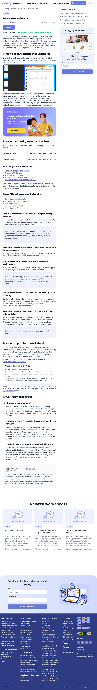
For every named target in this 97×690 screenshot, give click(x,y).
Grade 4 (6, 13)
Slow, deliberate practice (20, 231)
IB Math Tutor (24, 648)
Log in (91, 3)
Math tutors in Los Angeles (50, 660)
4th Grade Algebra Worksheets (17, 175)
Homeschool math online (8, 635)
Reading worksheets (26, 678)
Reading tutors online (27, 655)
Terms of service (68, 652)
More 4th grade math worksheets (72, 23)
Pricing (65, 626)
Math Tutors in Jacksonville (50, 676)
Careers (65, 643)
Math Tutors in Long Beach (50, 678)
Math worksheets (6, 652)
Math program (5, 630)
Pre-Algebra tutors (26, 630)
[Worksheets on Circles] (17, 530)
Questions (4, 659)
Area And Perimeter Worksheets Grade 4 (20, 180)
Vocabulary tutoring (48, 630)
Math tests (4, 654)
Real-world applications (14, 204)
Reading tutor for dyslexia (50, 637)
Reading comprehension (27, 665)
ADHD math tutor (25, 644)
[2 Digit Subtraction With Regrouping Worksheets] (48, 530)
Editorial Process (68, 637)
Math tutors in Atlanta (49, 665)
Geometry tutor (25, 628)
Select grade (13, 592)
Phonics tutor (46, 623)
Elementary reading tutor (28, 658)
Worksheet (21, 9)
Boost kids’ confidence (14, 208)
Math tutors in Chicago (49, 653)
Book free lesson (78, 3)
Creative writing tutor (48, 635)
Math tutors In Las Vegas (49, 658)
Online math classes (7, 632)
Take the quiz (16, 130)
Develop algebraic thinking (15, 206)
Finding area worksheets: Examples (72, 13)
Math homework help (7, 641)
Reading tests (24, 680)
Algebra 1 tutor (25, 623)
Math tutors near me (48, 649)
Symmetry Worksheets (13, 173)
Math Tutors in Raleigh (48, 680)
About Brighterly (68, 621)
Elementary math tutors (8, 623)
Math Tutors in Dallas (48, 674)
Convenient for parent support (17, 201)
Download (9, 27)
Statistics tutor (25, 646)
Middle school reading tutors (29, 660)
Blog (64, 630)
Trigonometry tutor (26, 639)
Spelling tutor (46, 626)
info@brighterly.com (82, 649)
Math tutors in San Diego (49, 655)
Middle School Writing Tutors (29, 671)
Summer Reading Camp (27, 669)
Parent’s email (12, 597)
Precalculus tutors (26, 632)
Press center (67, 632)
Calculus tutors (25, 635)
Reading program (25, 662)
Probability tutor (25, 641)
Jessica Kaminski (10, 22)
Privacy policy (67, 650)
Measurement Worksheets (43, 32)
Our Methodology (68, 628)
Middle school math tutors (9, 626)
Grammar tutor (46, 632)
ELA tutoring (46, 621)
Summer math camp (7, 646)
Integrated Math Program (28, 621)
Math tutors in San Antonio (50, 662)
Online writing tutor (48, 628)
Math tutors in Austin (48, 669)
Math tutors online (6, 621)
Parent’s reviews (68, 623)
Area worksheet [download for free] (72, 20)
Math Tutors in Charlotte (49, 671)
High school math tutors (8, 628)
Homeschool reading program (29, 667)
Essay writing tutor (48, 641)
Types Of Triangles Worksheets (17, 171)
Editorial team (67, 635)
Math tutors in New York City (50, 651)
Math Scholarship (6, 643)
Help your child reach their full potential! (74, 16)
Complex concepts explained (16, 199)
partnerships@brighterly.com (85, 656)
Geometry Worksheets (25, 32)
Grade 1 (65, 66)
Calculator (4, 661)
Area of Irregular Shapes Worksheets (19, 177)
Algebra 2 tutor (25, 626)
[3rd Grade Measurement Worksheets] (79, 530)
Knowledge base (6, 657)
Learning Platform (9, 9)
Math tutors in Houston (49, 667)
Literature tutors (47, 639)
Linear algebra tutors (26, 637)
